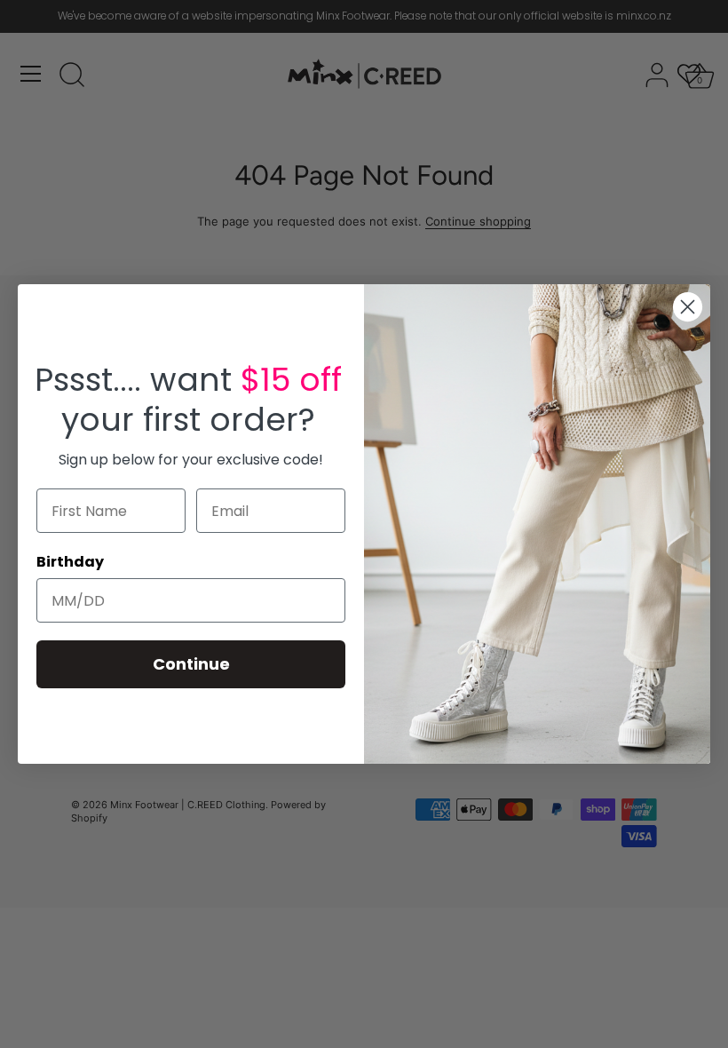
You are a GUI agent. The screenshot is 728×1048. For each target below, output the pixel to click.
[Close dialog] (687, 306)
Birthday (70, 562)
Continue (191, 664)
